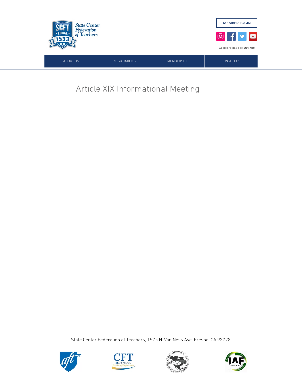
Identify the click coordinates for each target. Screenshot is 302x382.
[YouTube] (253, 36)
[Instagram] (220, 36)
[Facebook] (231, 36)
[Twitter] (242, 36)
